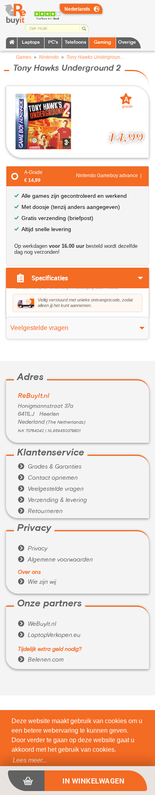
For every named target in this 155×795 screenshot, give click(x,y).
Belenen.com (41, 660)
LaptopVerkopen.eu (49, 635)
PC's (53, 43)
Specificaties (49, 278)
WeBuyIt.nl (37, 624)
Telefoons (75, 43)
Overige (127, 43)
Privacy (32, 549)
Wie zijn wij (37, 582)
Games (23, 57)
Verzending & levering (52, 500)
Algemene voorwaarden (55, 560)
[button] (30, 760)
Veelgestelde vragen (51, 489)
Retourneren (40, 511)
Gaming (102, 43)
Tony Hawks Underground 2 (95, 57)
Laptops (31, 43)
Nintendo (49, 57)
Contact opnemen (48, 478)
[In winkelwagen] (26, 780)
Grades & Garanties (49, 467)
